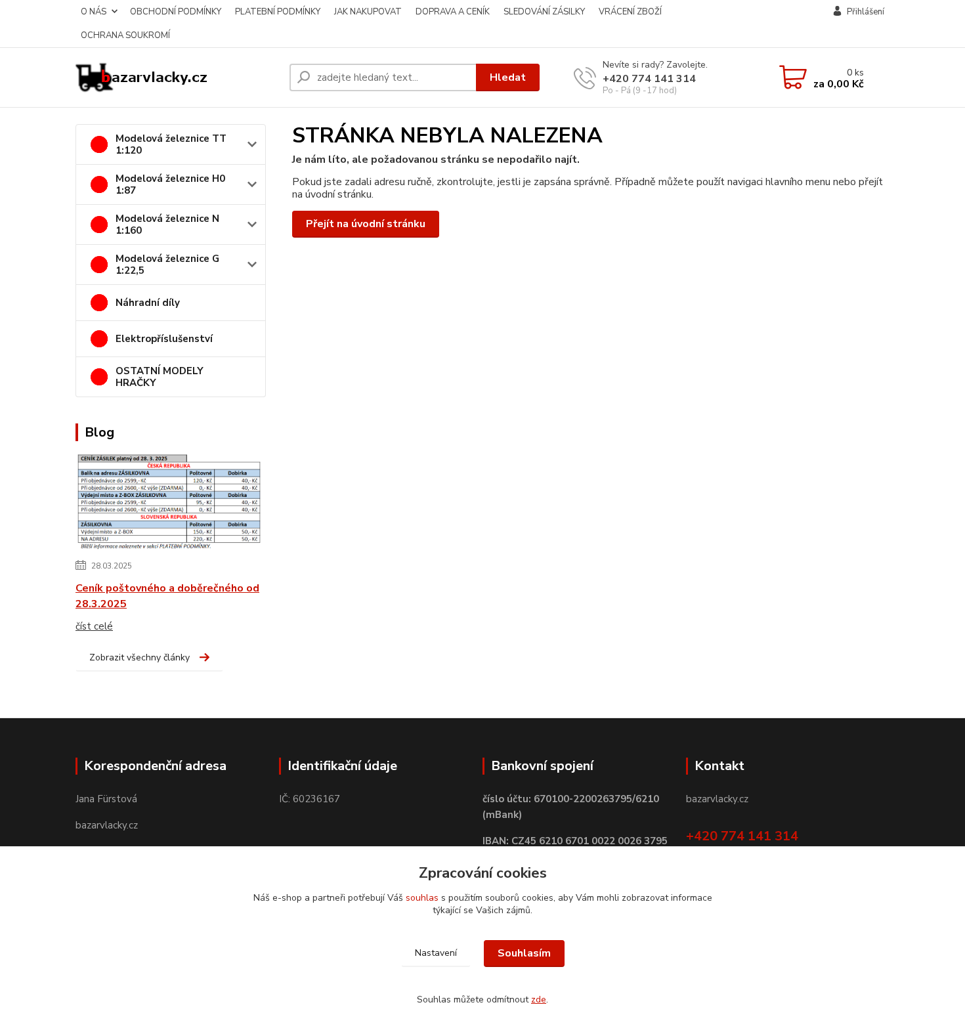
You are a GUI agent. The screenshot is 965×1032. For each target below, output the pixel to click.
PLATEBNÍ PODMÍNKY (277, 12)
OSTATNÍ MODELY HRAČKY (160, 376)
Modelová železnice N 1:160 (167, 224)
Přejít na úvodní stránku (365, 224)
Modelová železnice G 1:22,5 (167, 264)
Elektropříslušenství (164, 338)
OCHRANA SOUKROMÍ (125, 35)
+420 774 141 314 (649, 79)
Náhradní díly (148, 302)
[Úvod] (177, 77)
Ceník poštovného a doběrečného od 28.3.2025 (167, 596)
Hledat (508, 77)
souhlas (422, 898)
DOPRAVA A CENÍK (453, 12)
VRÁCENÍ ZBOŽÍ (630, 12)
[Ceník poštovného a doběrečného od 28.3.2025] (169, 503)
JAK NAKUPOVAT (368, 12)
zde (538, 999)
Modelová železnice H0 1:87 (170, 184)
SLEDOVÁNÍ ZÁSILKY (544, 12)
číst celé (94, 626)
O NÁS (93, 12)
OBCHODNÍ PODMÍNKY (175, 12)
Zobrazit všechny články (139, 657)
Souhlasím (524, 953)
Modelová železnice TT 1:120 (171, 144)
